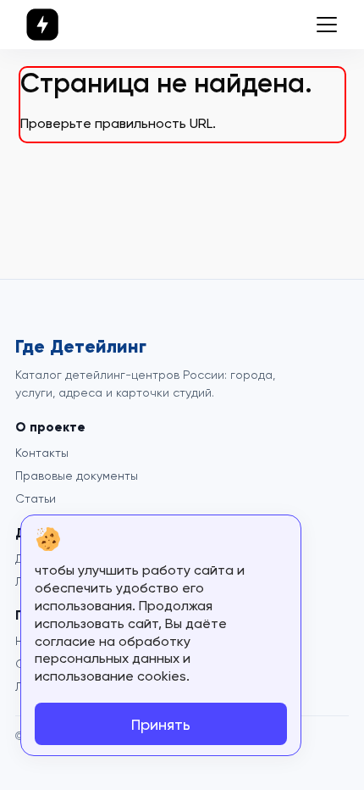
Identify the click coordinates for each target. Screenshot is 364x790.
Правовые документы (76, 475)
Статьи (35, 498)
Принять (160, 724)
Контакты (42, 452)
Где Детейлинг (80, 347)
